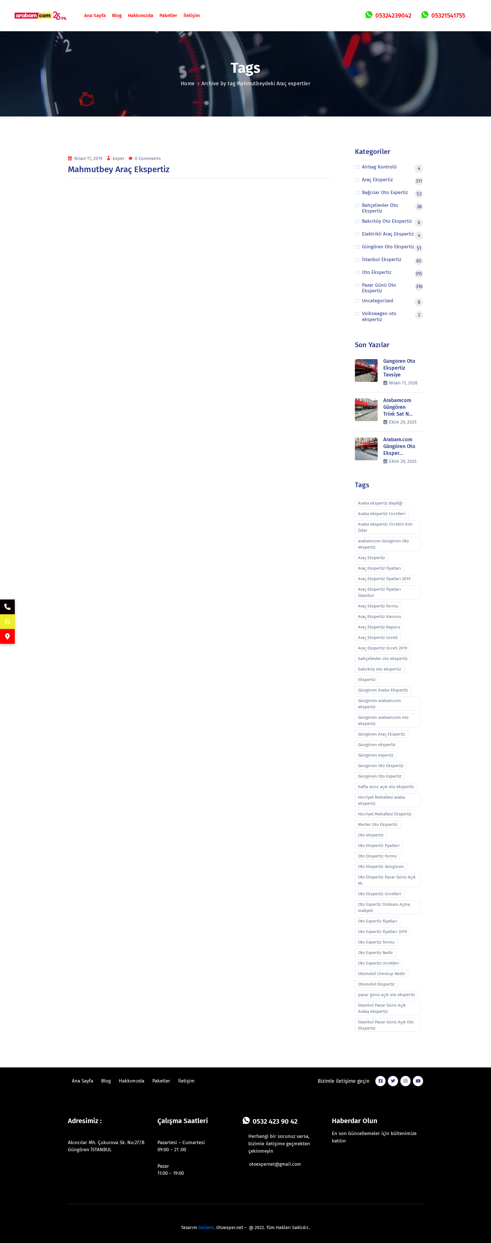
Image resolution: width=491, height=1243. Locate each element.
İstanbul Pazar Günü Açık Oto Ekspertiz (386, 1025)
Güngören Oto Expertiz (379, 776)
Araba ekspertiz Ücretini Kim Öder (385, 527)
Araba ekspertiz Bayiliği (380, 503)
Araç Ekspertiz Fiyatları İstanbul (379, 592)
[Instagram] (405, 1081)
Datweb (206, 1227)
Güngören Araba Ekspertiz (383, 690)
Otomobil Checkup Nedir (381, 973)
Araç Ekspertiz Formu (378, 606)
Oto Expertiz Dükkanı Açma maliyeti (384, 907)
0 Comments (148, 158)
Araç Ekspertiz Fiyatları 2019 (384, 578)
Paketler (168, 15)
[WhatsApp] (7, 621)
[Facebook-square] (380, 1081)
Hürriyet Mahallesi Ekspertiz (385, 814)
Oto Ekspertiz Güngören (381, 866)
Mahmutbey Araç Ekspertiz (118, 169)
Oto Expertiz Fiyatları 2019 (382, 931)
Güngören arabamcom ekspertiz (379, 703)
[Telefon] (7, 606)
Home (188, 83)
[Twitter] (393, 1081)
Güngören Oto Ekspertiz (381, 765)
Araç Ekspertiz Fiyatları (379, 568)
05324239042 (393, 15)
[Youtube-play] (418, 1081)
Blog (117, 15)
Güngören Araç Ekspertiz (381, 734)
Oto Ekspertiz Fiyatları (379, 845)
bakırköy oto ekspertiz (379, 669)
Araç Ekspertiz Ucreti (378, 637)
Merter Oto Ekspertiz (378, 824)
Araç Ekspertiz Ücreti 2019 (382, 648)
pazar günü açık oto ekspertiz (386, 994)
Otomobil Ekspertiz (376, 984)
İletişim (192, 15)
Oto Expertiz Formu (376, 942)
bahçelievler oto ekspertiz (383, 658)
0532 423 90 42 (275, 1121)
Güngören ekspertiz (377, 744)
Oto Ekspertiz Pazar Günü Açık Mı (387, 880)
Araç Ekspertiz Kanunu (379, 616)
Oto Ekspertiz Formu (377, 856)
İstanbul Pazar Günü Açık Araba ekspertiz (382, 1008)
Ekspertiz (367, 679)
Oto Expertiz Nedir (375, 952)
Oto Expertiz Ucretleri (378, 963)
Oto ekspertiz (371, 835)
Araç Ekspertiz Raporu (379, 627)
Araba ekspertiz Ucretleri (381, 513)
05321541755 (448, 15)
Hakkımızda (140, 15)
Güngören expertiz (376, 755)
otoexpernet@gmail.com (275, 1164)
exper (119, 158)
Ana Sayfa (95, 15)
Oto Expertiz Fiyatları (377, 921)
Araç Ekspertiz (371, 557)
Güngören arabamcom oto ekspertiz (383, 720)
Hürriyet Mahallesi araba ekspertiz (381, 800)
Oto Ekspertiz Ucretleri (379, 893)
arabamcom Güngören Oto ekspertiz (383, 544)
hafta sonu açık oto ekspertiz (386, 786)
